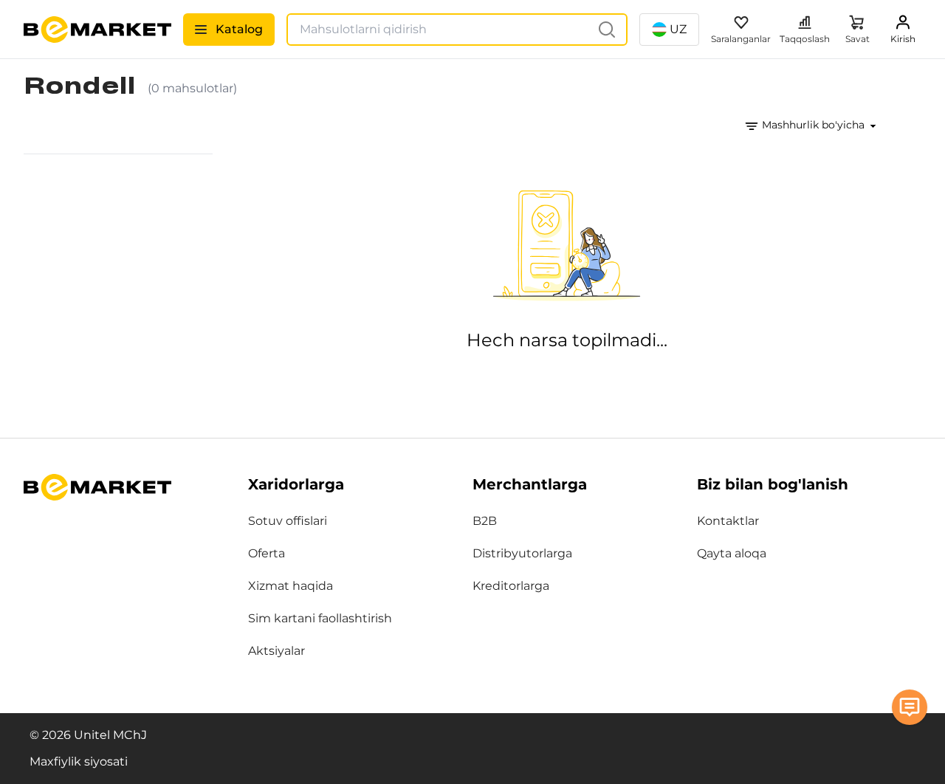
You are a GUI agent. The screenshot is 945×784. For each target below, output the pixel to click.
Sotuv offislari (287, 521)
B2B (484, 521)
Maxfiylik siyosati (79, 761)
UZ (678, 29)
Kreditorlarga (510, 586)
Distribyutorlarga (522, 553)
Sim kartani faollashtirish (320, 618)
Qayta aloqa (731, 553)
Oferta (266, 553)
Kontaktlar (728, 521)
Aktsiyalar (276, 651)
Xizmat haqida (290, 586)
